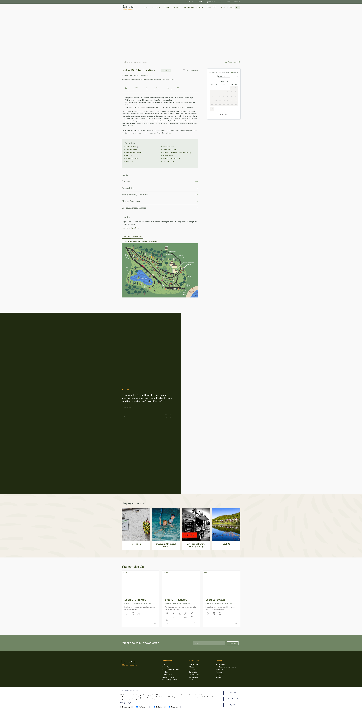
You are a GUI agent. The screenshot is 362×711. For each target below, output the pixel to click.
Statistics (159, 707)
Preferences (143, 707)
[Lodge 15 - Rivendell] (181, 583)
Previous (166, 415)
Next (170, 415)
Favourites (200, 2)
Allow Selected (233, 699)
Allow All (233, 693)
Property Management (172, 7)
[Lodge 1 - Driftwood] (140, 583)
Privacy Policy (194, 675)
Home (123, 62)
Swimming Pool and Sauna (193, 7)
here (131, 126)
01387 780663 (221, 664)
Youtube (219, 672)
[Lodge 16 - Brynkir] (221, 583)
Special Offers (211, 2)
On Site (165, 672)
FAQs (191, 680)
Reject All (233, 705)
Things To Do (212, 7)
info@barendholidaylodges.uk (226, 667)
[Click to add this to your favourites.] (154, 623)
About (220, 2)
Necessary (126, 707)
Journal (228, 2)
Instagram (219, 675)
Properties (129, 62)
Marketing (174, 707)
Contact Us (237, 2)
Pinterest (219, 678)
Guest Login (189, 2)
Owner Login (193, 677)
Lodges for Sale (226, 7)
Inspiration (156, 7)
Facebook (219, 669)
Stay (146, 7)
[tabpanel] (147, 401)
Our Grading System (169, 680)
